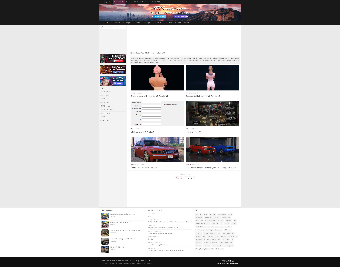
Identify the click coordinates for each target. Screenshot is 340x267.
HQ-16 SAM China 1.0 (117, 247)
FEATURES (229, 220)
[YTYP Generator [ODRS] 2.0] (157, 113)
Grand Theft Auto (200, 224)
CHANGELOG (216, 217)
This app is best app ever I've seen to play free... (163, 228)
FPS (235, 220)
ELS (218, 220)
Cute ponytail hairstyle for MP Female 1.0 (203, 96)
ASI (201, 214)
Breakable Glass (222, 214)
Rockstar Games (211, 239)
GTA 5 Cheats (105, 23)
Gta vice (150, 239)
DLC (206, 220)
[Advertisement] (185, 37)
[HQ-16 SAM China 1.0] (105, 249)
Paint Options (211, 236)
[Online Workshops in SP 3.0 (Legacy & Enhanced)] (105, 232)
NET (224, 233)
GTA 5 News (159, 2)
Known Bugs (209, 230)
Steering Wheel (223, 242)
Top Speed (198, 246)
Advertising (136, 261)
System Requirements (147, 2)
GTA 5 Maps (136, 23)
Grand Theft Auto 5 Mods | (108, 261)
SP (232, 239)
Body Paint (213, 214)
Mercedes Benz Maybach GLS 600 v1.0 (122, 214)
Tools (132, 129)
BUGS (230, 214)
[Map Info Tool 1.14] (212, 113)
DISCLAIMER (199, 220)
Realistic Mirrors (232, 236)
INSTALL (234, 224)
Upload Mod (108, 2)
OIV (233, 233)
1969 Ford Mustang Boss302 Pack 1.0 (122, 239)
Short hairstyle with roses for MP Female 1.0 (149, 96)
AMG (197, 214)
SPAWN (206, 242)
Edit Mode (212, 220)
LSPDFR (206, 233)
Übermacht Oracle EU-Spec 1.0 (144, 167)
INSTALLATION (200, 227)
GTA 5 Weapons (126, 23)
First (177, 178)
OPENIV (198, 236)
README (223, 236)
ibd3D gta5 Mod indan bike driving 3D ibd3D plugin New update (168, 222)
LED (226, 230)
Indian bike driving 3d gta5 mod (158, 245)
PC (218, 236)
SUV (231, 242)
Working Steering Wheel (202, 249)
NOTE (228, 233)
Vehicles (133, 165)
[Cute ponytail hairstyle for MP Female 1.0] (212, 77)
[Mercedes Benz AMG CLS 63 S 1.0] (105, 224)
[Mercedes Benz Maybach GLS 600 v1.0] (105, 216)
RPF (219, 239)
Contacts (167, 2)
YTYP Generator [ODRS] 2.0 (142, 132)
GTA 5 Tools (177, 23)
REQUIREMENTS (200, 239)
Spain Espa (198, 242)
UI (213, 246)
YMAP (217, 249)
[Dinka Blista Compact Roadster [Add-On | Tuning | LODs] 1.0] (212, 149)
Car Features (199, 217)
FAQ (222, 220)
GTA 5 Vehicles (115, 23)
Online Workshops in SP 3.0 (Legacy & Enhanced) (125, 230)
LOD (230, 230)
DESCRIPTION (226, 217)
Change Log (208, 217)
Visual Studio (219, 246)
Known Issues (219, 230)
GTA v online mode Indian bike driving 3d (161, 233)
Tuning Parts (207, 246)
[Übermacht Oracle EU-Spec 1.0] (157, 149)
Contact (142, 261)
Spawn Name (213, 242)
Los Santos (199, 233)
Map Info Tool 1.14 (193, 132)
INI (229, 224)
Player (133, 93)
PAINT (204, 236)
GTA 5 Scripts (146, 23)
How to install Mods (132, 2)
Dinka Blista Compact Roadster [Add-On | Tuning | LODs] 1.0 (211, 167)
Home (102, 2)
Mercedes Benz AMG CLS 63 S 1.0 (120, 222)
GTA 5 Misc (186, 23)
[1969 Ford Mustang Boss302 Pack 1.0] (105, 241)
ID (225, 224)
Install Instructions (226, 227)
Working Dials (229, 246)
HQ (221, 224)
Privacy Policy (128, 261)
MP (219, 233)
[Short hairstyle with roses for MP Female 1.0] (157, 77)
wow (149, 216)
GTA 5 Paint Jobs (157, 23)
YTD (222, 249)
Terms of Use (120, 261)
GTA (208, 224)
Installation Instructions (212, 227)
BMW (205, 214)
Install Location (200, 230)
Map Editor (213, 233)
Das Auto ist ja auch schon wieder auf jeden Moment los (166, 250)
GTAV (213, 224)
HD (218, 224)
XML (212, 249)
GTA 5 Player (168, 23)
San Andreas (225, 239)
